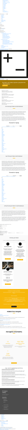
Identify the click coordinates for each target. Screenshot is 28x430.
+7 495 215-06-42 (2, 25)
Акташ (2, 150)
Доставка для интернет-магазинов (7, 33)
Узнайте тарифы (5, 85)
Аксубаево (3, 149)
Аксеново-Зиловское (4, 198)
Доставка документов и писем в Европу (7, 43)
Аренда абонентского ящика (6, 2)
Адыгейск (3, 140)
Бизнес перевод (5, 3)
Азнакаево (3, 141)
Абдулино (3, 181)
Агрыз (2, 188)
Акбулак (3, 195)
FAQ (3, 9)
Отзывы (4, 8)
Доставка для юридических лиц (6, 37)
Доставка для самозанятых (6, 38)
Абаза (2, 178)
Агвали (2, 136)
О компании (4, 5)
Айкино (2, 144)
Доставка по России (5, 0)
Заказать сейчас (20, 259)
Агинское (3, 138)
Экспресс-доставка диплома (6, 42)
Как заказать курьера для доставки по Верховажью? (8, 379)
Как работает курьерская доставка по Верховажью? (8, 369)
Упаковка (2, 45)
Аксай (2, 146)
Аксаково (3, 147)
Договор (4, 7)
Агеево (2, 137)
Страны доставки (6, 429)
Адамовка (3, 139)
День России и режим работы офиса (4, 315)
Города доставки (2, 429)
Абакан (2, 129)
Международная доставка (4, 39)
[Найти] (7, 13)
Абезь (2, 182)
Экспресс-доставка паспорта (6, 40)
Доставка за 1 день (5, 35)
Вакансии (4, 6)
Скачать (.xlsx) (14, 306)
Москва (1, 314)
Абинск (2, 133)
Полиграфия (4, 4)
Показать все (3, 201)
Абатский (3, 131)
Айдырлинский (3, 143)
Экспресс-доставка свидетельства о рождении (8, 41)
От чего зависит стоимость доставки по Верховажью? (8, 383)
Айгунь (2, 142)
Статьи (4, 10)
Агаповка (3, 185)
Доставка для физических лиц (6, 36)
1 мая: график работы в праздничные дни (5, 324)
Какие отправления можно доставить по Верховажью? (8, 376)
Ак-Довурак (3, 194)
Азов (2, 191)
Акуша (2, 151)
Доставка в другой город (6, 34)
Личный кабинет (2, 49)
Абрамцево (3, 134)
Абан (2, 130)
